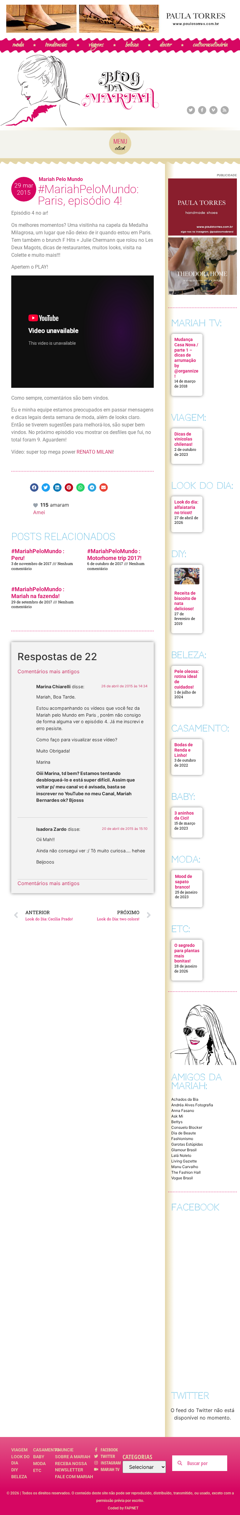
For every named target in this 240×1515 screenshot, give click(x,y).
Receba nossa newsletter (71, 1466)
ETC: (180, 929)
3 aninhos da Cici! (184, 816)
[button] (34, 487)
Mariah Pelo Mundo (61, 179)
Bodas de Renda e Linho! (183, 750)
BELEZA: (188, 655)
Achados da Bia (184, 1099)
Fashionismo (182, 1138)
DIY (14, 1469)
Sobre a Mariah (72, 1456)
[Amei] (36, 505)
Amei (39, 512)
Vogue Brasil (182, 1178)
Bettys (176, 1121)
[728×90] (120, 31)
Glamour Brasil (184, 1149)
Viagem (19, 1449)
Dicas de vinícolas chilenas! (183, 439)
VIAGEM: (188, 417)
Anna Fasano (182, 1110)
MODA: (185, 859)
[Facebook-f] (202, 110)
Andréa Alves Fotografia (192, 1105)
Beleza (19, 1476)
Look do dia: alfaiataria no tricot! (186, 507)
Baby (38, 1456)
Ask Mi (177, 1116)
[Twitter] (191, 110)
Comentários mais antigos (48, 671)
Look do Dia (20, 1459)
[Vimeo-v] (213, 110)
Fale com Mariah (74, 1476)
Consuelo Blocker (186, 1127)
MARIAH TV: (196, 323)
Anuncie (64, 1449)
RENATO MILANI (95, 452)
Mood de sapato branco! (183, 881)
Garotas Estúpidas (187, 1144)
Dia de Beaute (183, 1133)
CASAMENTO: (200, 728)
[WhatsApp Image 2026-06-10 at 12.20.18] (202, 293)
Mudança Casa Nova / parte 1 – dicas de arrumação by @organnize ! (186, 358)
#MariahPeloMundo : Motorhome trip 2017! (114, 554)
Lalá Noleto (181, 1155)
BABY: (183, 797)
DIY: (178, 554)
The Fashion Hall (186, 1172)
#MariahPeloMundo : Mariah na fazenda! (37, 592)
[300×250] (202, 234)
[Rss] (225, 110)
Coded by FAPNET (123, 1508)
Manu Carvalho (184, 1166)
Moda (39, 1463)
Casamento (44, 1449)
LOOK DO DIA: (202, 485)
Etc (37, 1470)
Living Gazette (184, 1161)
